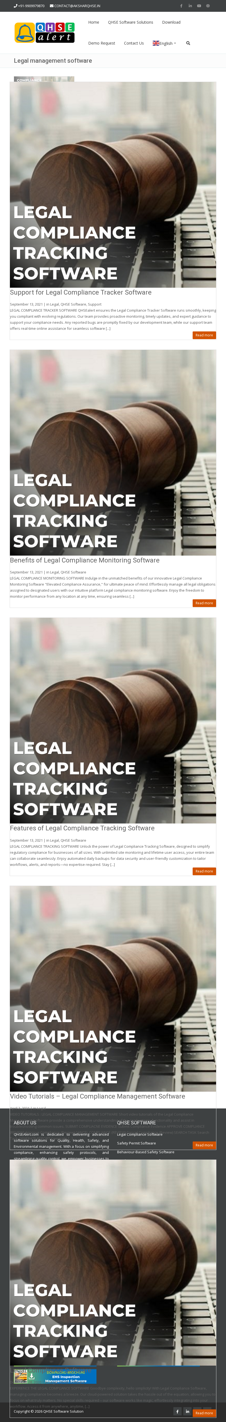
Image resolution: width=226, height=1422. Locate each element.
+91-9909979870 (31, 5)
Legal (54, 304)
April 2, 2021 (19, 1108)
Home (93, 22)
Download (171, 22)
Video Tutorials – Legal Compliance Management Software (97, 1096)
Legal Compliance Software (51, 1370)
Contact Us (134, 43)
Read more (204, 335)
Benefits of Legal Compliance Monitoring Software (85, 560)
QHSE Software (73, 304)
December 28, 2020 (25, 1382)
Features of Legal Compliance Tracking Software (82, 828)
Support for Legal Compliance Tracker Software (81, 292)
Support (94, 304)
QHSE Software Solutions (130, 22)
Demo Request (101, 43)
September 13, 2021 (26, 304)
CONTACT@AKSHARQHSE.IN (77, 5)
